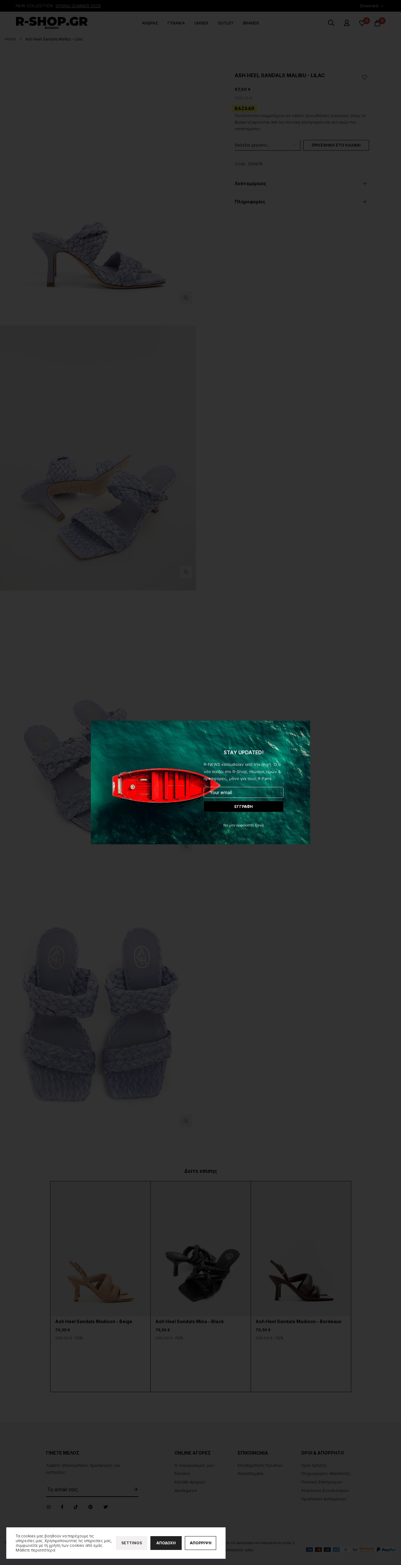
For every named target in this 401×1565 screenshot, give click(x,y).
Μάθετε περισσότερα (35, 1550)
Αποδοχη (166, 1543)
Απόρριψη (200, 1543)
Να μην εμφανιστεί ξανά (243, 825)
